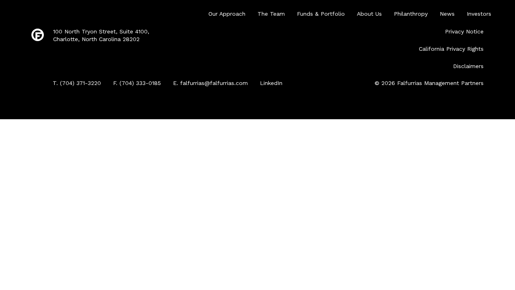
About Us (369, 13)
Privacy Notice (464, 31)
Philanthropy (411, 13)
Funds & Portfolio (321, 13)
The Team (271, 13)
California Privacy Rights (451, 49)
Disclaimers (468, 66)
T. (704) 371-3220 (77, 83)
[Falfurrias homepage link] (37, 35)
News (447, 13)
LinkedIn (271, 83)
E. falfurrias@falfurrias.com (210, 83)
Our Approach (226, 13)
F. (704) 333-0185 (137, 83)
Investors (479, 13)
